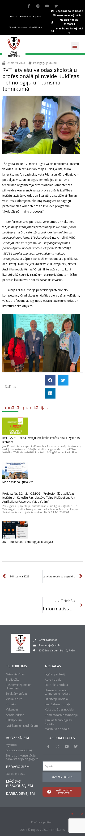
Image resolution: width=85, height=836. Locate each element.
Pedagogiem (18, 766)
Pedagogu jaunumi (45, 63)
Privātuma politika (41, 822)
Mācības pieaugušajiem (19, 783)
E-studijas (25, 16)
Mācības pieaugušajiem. (18, 482)
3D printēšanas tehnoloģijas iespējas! (27, 542)
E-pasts (37, 16)
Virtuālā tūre (35, 27)
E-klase (14, 16)
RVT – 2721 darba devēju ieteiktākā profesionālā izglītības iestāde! (41, 440)
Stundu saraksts (18, 27)
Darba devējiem (20, 793)
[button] (75, 46)
